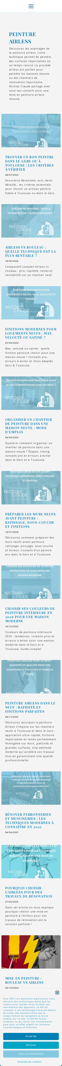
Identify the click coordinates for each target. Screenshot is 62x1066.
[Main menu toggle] (31, 6)
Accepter (31, 1036)
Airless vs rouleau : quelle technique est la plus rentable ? (30, 251)
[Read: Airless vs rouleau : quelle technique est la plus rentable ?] (31, 220)
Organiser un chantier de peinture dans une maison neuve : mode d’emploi (28, 425)
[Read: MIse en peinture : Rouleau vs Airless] (31, 951)
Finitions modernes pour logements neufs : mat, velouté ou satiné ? (31, 333)
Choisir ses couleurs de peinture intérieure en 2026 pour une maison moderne (30, 614)
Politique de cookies (29, 1061)
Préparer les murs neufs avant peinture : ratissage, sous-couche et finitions (30, 520)
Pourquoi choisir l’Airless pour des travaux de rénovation (28, 892)
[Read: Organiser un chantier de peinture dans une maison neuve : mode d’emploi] (31, 393)
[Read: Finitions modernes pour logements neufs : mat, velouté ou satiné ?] (31, 302)
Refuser (31, 1045)
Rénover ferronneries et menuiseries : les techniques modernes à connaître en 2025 (29, 820)
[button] (57, 992)
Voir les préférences (31, 1054)
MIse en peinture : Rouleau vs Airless (24, 980)
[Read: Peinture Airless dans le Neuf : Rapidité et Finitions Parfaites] (31, 676)
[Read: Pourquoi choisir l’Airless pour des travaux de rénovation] (31, 861)
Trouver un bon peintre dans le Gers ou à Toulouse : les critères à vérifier (29, 163)
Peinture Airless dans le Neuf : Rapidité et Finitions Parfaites (30, 707)
